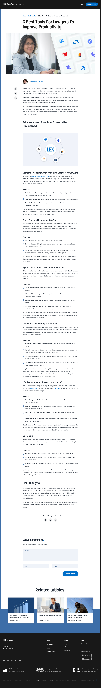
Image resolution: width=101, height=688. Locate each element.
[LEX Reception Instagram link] (8, 660)
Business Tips (32, 16)
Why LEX (49, 640)
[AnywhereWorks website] (8, 649)
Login (81, 4)
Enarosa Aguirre (45, 620)
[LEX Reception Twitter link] (16, 660)
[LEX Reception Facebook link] (4, 660)
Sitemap (51, 680)
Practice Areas (51, 651)
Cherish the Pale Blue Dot (87, 680)
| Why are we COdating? (66, 680)
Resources (67, 650)
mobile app (33, 388)
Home (25, 16)
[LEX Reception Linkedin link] (11, 660)
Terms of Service (28, 680)
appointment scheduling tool (40, 176)
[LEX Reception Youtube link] (20, 660)
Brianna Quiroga (37, 81)
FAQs (65, 647)
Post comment (70, 573)
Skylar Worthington (75, 620)
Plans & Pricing (91, 4)
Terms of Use (18, 680)
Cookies (44, 680)
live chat (57, 388)
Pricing (66, 640)
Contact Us (84, 643)
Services (49, 644)
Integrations (67, 643)
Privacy (37, 680)
